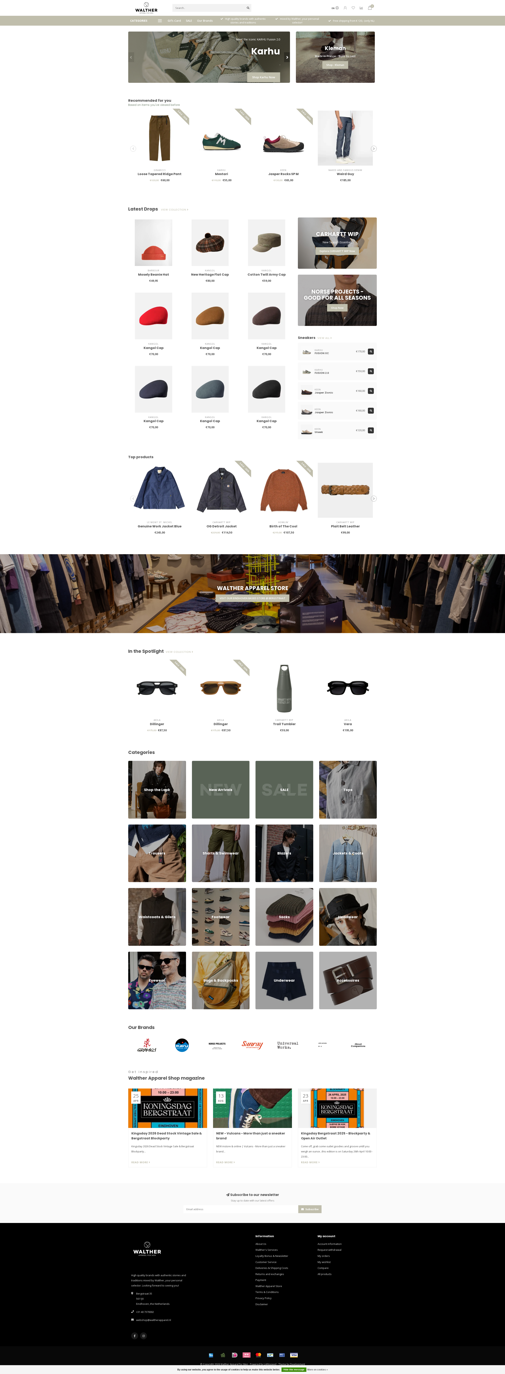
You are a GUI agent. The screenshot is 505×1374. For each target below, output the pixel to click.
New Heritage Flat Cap (210, 274)
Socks (259, 890)
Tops (322, 762)
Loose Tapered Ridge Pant (159, 174)
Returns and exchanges (269, 1274)
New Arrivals (199, 762)
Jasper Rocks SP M (283, 174)
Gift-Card (174, 20)
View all (323, 338)
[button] (131, 57)
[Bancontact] (270, 1355)
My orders (324, 1256)
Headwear (325, 890)
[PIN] (282, 1355)
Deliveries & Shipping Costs (271, 1268)
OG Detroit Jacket (222, 526)
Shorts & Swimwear (203, 826)
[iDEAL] (235, 1355)
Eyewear (133, 953)
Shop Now (337, 308)
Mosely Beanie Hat (153, 274)
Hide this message (293, 1369)
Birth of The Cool (283, 526)
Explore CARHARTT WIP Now (337, 251)
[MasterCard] (258, 1355)
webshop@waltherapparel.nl (153, 1320)
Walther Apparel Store (268, 1286)
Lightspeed (270, 1364)
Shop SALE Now (264, 77)
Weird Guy (345, 174)
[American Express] (211, 1355)
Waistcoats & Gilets (139, 890)
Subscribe (312, 1209)
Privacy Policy (263, 1298)
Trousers (133, 826)
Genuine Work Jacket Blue (159, 526)
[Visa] (294, 1355)
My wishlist (324, 1262)
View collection (174, 209)
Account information (330, 1244)
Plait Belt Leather (345, 526)
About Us (260, 1244)
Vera (348, 724)
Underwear (262, 953)
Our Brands (205, 20)
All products (325, 1274)
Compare (323, 1268)
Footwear (197, 890)
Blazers (260, 826)
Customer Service (266, 1262)
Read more (140, 1162)
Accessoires (326, 953)
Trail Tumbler (284, 724)
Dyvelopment (297, 1364)
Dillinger (157, 724)
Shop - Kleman (335, 65)
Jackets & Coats (328, 826)
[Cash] (223, 1355)
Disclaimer (261, 1304)
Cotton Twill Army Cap (267, 274)
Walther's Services (266, 1250)
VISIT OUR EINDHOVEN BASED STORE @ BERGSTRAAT (252, 598)
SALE (189, 20)
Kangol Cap (154, 348)
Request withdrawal (329, 1250)
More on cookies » (317, 1369)
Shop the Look (136, 762)
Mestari (221, 174)
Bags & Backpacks (203, 953)
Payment (260, 1280)
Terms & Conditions (267, 1292)
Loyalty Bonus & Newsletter (271, 1256)
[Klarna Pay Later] (247, 1355)
